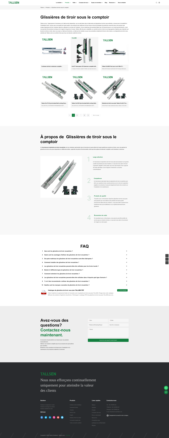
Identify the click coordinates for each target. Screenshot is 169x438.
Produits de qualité (100, 196)
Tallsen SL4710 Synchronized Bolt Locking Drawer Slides (54, 103)
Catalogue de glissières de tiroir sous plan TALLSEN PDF (66, 290)
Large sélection (98, 157)
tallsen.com (62, 435)
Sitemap (68, 435)
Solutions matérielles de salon (46, 408)
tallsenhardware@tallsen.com (116, 411)
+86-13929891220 (112, 404)
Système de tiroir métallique (75, 404)
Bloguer (94, 425)
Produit (93, 410)
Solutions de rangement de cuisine (47, 404)
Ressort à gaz (72, 412)
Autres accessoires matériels (75, 422)
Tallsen (42, 7)
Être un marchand (96, 415)
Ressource (94, 417)
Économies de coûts (100, 215)
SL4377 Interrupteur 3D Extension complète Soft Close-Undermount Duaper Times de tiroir (84, 66)
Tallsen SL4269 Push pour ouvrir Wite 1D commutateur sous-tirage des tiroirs (112, 66)
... (80, 114)
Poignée (71, 415)
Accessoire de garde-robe (75, 420)
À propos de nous (96, 412)
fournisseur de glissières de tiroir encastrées (54, 147)
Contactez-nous (96, 420)
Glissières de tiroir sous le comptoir (60, 7)
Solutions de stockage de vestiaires (47, 406)
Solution (94, 407)
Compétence (98, 178)
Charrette (72, 410)
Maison (93, 405)
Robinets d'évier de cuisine (75, 417)
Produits (48, 7)
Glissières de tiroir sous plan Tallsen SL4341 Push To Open (114, 103)
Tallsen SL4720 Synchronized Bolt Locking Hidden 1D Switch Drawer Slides (84, 103)
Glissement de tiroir (74, 407)
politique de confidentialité (98, 423)
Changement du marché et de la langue (118, 415)
